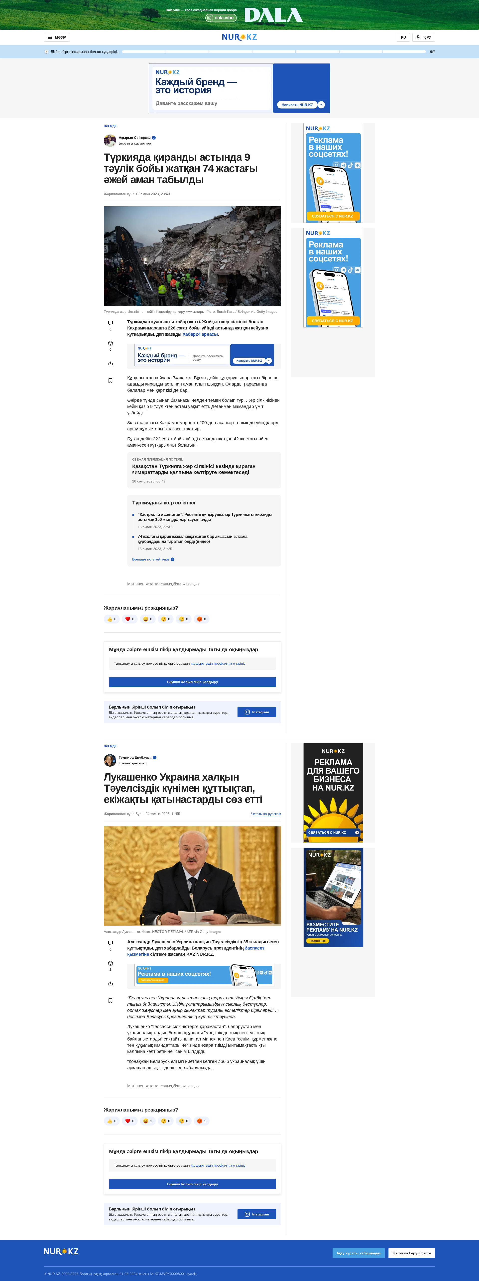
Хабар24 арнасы (200, 334)
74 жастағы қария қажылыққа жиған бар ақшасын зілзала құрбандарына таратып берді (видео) (192, 539)
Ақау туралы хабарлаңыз (359, 1253)
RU (403, 37)
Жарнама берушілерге (411, 1253)
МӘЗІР (60, 37)
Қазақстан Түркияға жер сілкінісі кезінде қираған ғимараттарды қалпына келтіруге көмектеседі (194, 469)
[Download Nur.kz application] (239, 15)
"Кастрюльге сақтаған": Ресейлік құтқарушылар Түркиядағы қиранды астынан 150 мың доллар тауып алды (205, 517)
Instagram (260, 712)
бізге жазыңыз (186, 584)
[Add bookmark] (110, 380)
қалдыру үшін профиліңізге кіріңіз (218, 663)
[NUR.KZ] (239, 37)
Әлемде (110, 126)
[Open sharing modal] (110, 363)
